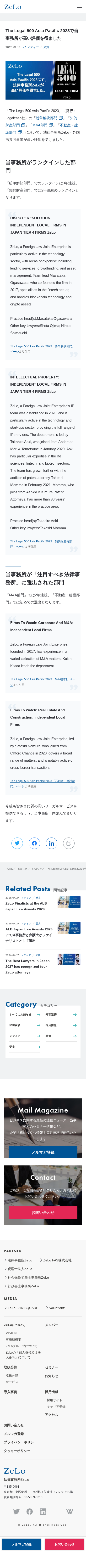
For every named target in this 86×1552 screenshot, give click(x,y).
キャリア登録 (56, 1406)
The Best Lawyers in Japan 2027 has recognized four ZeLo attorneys (27, 966)
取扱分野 (10, 1367)
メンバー (51, 1325)
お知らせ (51, 1376)
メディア (33, 47)
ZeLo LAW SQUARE (23, 1308)
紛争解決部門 (46, 118)
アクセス (51, 1415)
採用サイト (54, 1400)
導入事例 (10, 1392)
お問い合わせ (43, 1212)
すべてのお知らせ (20, 1014)
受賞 (46, 47)
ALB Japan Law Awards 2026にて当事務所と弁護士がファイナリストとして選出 (29, 935)
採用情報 (51, 1025)
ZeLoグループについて (22, 1346)
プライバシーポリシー (20, 1442)
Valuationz (57, 1308)
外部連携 (51, 1014)
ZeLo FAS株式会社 (57, 1260)
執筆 (48, 1036)
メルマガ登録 (43, 1152)
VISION (11, 1333)
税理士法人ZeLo (20, 1269)
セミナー (51, 1367)
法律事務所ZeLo (20, 1260)
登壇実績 (14, 1025)
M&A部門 (40, 125)
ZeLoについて (15, 1325)
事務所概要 (13, 1339)
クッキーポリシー (17, 1451)
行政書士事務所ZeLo (23, 1286)
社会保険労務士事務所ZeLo (28, 1277)
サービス (12, 1382)
